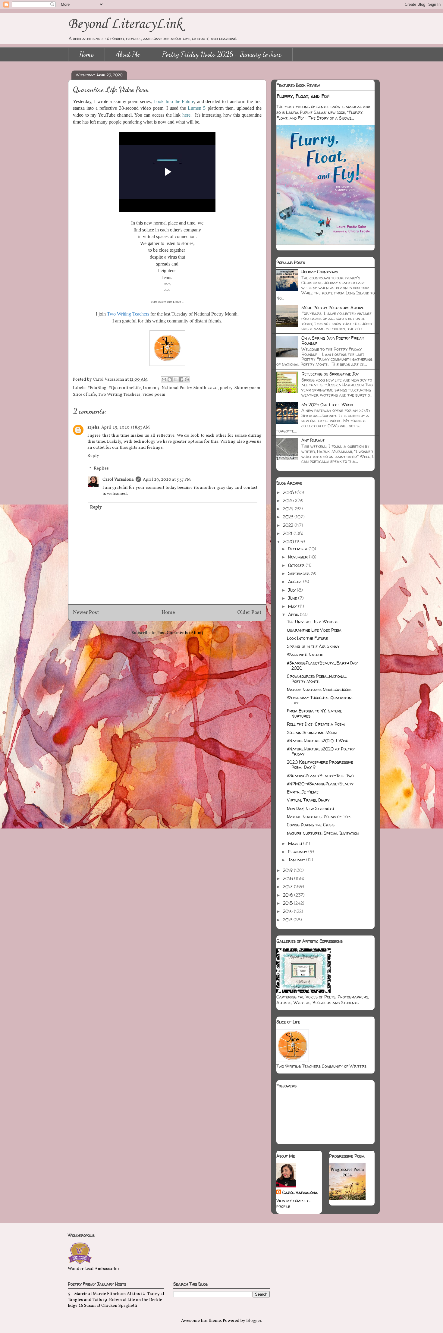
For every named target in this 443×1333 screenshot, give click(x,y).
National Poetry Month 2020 (190, 388)
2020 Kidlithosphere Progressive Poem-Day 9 (320, 764)
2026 (289, 492)
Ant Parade (313, 440)
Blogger (253, 1321)
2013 (288, 920)
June (293, 598)
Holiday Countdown (319, 272)
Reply (93, 456)
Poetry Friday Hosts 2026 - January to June (221, 54)
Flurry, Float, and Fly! (303, 96)
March (295, 843)
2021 (288, 533)
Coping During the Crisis (311, 825)
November (298, 557)
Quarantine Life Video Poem (314, 630)
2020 (289, 541)
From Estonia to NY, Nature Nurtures (314, 713)
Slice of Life (84, 395)
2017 (288, 886)
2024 (289, 508)
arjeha (93, 427)
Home (86, 54)
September (299, 573)
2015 (288, 903)
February (298, 851)
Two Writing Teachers (119, 395)
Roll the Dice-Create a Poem (316, 724)
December (298, 549)
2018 (288, 878)
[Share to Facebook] (181, 379)
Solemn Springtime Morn (312, 732)
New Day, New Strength (310, 808)
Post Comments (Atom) (180, 633)
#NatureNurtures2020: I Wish (317, 741)
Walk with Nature (305, 654)
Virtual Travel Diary (308, 800)
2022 (288, 525)
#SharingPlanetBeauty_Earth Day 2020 (322, 665)
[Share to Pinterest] (187, 379)
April (294, 614)
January (297, 860)
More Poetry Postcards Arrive (332, 307)
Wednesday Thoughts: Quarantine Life (320, 700)
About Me (128, 54)
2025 (289, 500)
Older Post (249, 612)
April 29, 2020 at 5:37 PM (167, 480)
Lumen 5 (151, 388)
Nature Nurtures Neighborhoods (319, 689)
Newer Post (86, 612)
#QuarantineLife (124, 388)
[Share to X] (175, 379)
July (292, 590)
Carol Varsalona (118, 480)
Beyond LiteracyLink (125, 24)
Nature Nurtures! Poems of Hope (319, 816)
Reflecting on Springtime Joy (330, 374)
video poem (154, 395)
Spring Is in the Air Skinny (313, 646)
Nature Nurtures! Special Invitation (323, 833)
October (297, 565)
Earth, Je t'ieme (303, 792)
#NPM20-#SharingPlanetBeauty (320, 784)
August (295, 581)
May (293, 606)
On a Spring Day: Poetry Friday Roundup (332, 340)
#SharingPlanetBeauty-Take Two (320, 775)
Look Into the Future (307, 638)
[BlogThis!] (170, 379)
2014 (288, 911)
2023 (288, 517)
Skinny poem (247, 388)
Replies (101, 468)
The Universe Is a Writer (312, 621)
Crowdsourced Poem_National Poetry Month (317, 678)
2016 (288, 895)
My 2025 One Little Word (327, 404)
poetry (226, 388)
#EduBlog (96, 388)
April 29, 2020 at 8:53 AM (125, 427)
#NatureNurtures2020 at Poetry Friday (321, 751)
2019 (288, 870)
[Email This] (164, 379)
